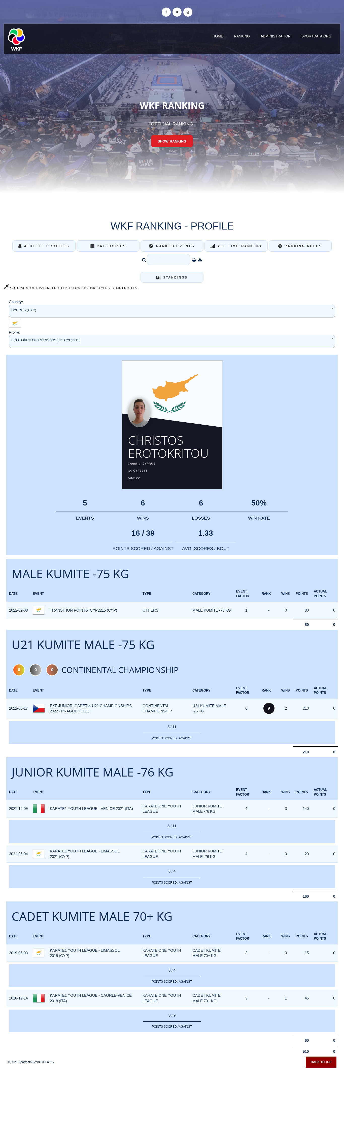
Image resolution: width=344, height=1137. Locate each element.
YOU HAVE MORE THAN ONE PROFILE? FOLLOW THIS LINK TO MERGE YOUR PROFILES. (73, 288)
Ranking (242, 36)
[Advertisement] (172, 1100)
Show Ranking (172, 141)
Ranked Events (174, 246)
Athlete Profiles (46, 246)
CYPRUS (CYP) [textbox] (23, 310)
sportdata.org (316, 36)
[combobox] (172, 311)
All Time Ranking (239, 246)
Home (218, 36)
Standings (175, 277)
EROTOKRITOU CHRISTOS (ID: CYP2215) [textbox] (46, 340)
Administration (276, 36)
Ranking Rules (302, 246)
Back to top (321, 1062)
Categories (110, 246)
